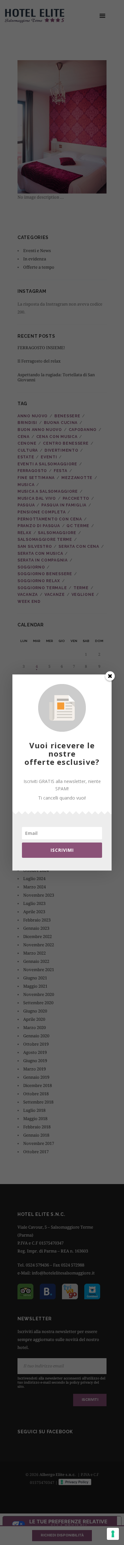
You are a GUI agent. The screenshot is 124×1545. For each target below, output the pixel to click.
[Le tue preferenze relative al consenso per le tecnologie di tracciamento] (113, 1534)
